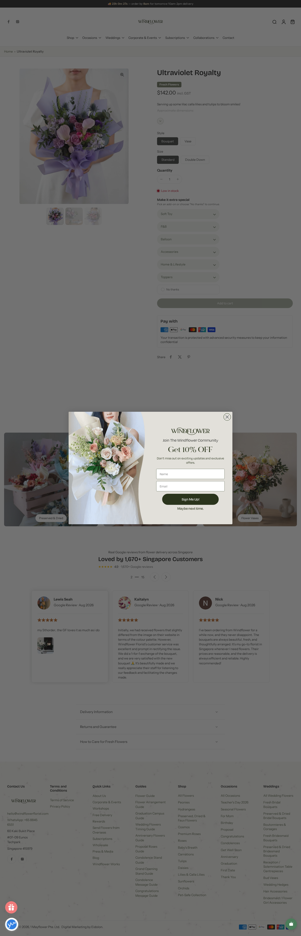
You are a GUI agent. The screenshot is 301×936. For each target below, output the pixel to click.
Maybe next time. (190, 508)
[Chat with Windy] (291, 924)
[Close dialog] (227, 417)
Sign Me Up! (190, 499)
